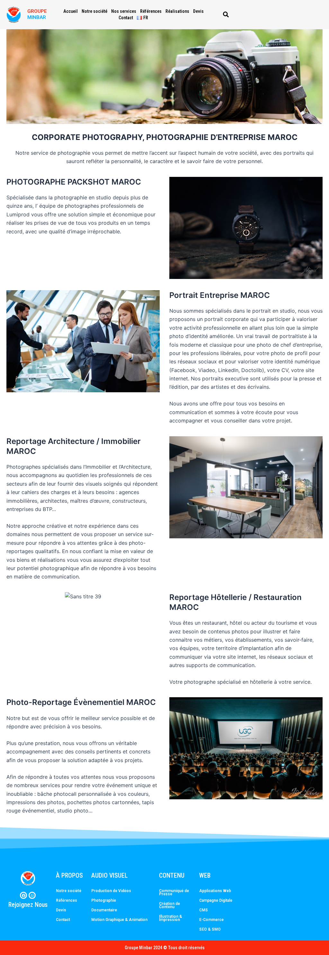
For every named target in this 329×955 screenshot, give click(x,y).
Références (151, 11)
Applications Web (215, 891)
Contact (126, 17)
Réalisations (177, 11)
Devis (198, 11)
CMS (203, 910)
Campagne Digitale (215, 900)
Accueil (70, 11)
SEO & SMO (210, 929)
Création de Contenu (169, 905)
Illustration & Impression (170, 918)
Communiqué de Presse (174, 892)
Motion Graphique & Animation (119, 919)
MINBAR (36, 17)
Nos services (123, 11)
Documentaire (104, 910)
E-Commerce (211, 919)
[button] (226, 14)
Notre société (94, 11)
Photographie (103, 900)
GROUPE (37, 11)
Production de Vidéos (111, 891)
